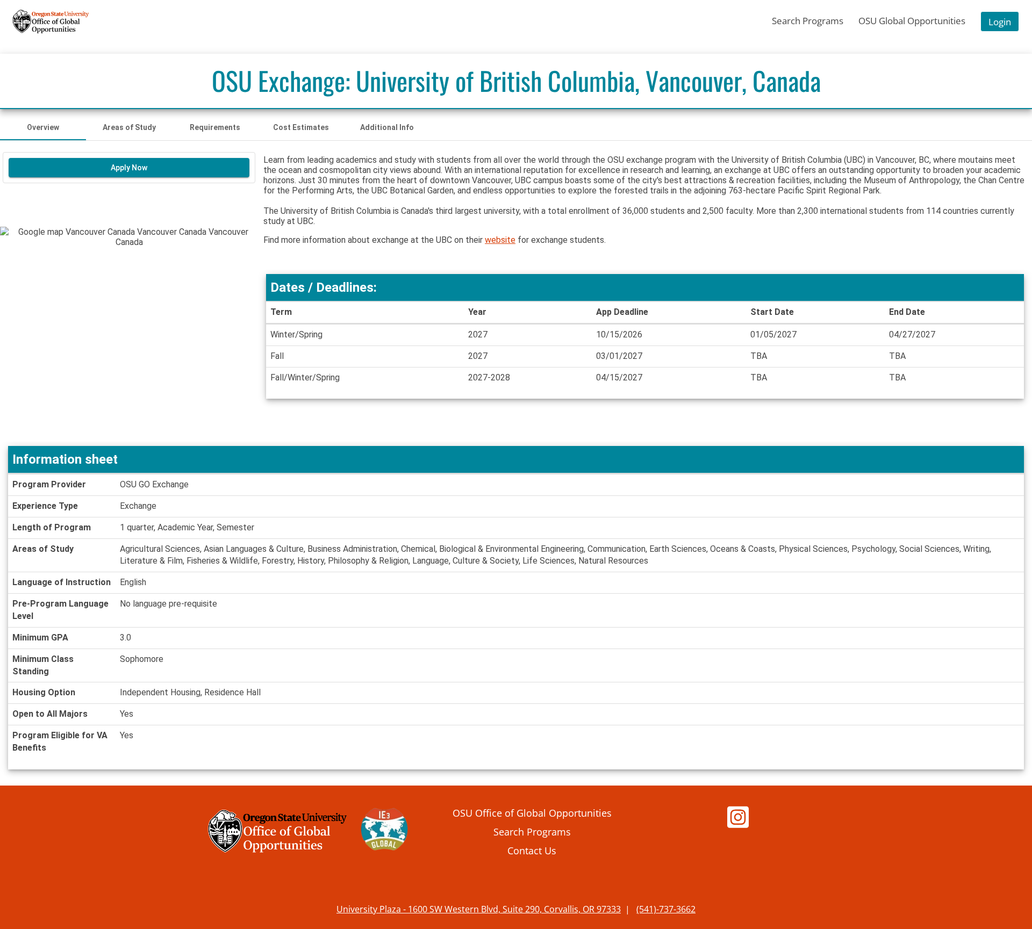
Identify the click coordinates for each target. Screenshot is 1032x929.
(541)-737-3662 (666, 909)
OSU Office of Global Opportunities (532, 812)
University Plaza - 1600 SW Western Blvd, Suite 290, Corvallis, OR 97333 (478, 909)
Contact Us (531, 850)
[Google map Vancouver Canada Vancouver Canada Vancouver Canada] (129, 334)
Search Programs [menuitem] (807, 21)
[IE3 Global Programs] (384, 831)
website (500, 240)
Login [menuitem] (999, 22)
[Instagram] (738, 822)
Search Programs (532, 831)
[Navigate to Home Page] (51, 21)
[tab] (43, 127)
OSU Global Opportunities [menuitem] (911, 21)
